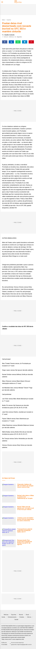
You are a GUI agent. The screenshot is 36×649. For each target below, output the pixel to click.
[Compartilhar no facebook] (4, 41)
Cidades (21, 617)
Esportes (9, 20)
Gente (3, 617)
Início (3, 20)
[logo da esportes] (18, 2)
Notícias (6, 614)
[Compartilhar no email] (31, 41)
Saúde (16, 619)
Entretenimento (12, 617)
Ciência (29, 617)
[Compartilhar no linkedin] (11, 41)
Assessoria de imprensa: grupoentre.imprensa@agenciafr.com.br (21, 643)
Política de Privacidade (4, 643)
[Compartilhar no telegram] (24, 41)
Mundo (21, 614)
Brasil (27, 614)
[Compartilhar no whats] (18, 41)
